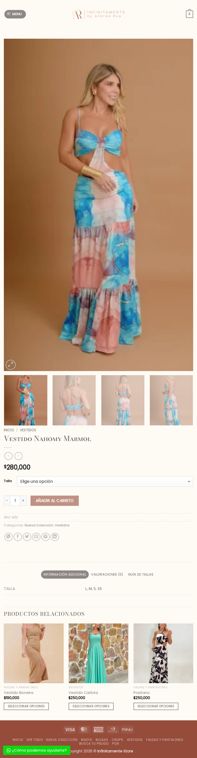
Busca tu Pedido (94, 743)
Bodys (86, 739)
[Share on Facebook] (18, 537)
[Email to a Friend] (36, 537)
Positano (141, 692)
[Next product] (8, 456)
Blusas (102, 739)
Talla (8, 481)
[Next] (183, 205)
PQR (115, 743)
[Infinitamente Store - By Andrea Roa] (98, 14)
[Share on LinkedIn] (55, 537)
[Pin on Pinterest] (45, 537)
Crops (117, 739)
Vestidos (28, 430)
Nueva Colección (39, 525)
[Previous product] (18, 456)
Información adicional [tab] (65, 574)
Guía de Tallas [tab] (141, 574)
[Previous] (14, 205)
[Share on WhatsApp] (8, 537)
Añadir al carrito (55, 500)
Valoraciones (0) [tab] (107, 574)
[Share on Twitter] (27, 537)
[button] (15, 14)
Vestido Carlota (83, 692)
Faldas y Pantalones (164, 739)
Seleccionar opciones (26, 706)
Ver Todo (34, 739)
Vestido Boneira (18, 692)
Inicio (9, 430)
